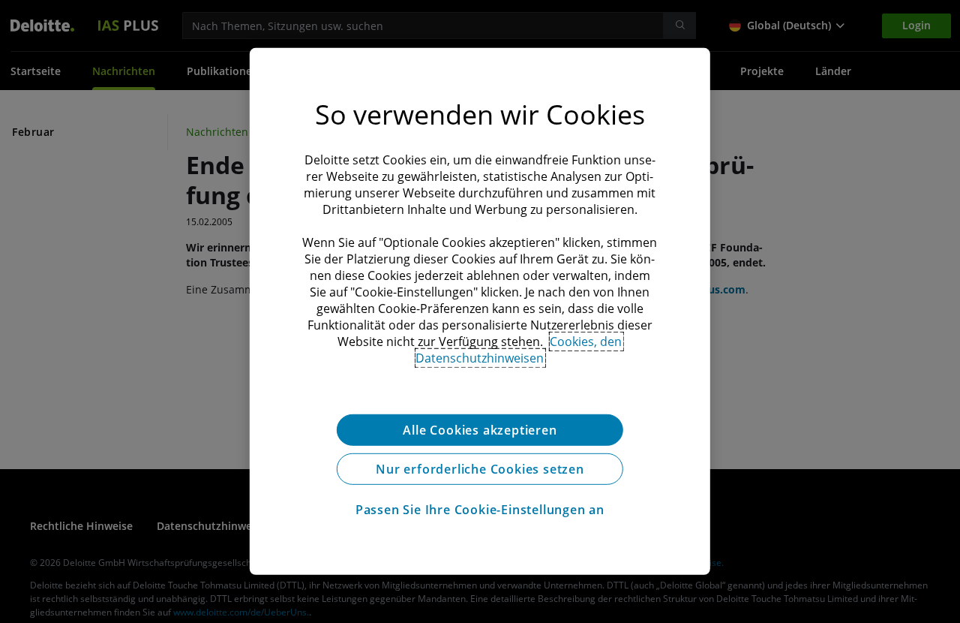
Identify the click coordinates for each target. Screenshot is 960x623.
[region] (480, 311)
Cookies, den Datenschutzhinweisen (519, 349)
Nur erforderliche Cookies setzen (480, 469)
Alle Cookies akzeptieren (479, 430)
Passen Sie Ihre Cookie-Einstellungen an (480, 509)
